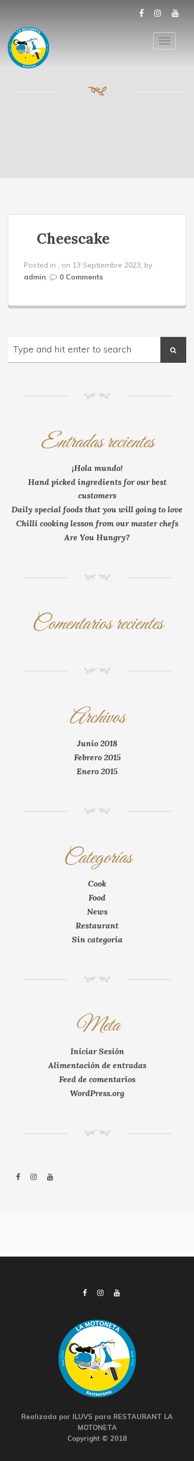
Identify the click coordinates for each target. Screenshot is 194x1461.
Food (97, 897)
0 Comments (81, 277)
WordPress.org (97, 1093)
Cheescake (73, 238)
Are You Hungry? (97, 537)
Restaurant (97, 925)
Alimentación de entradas (97, 1065)
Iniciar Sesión (97, 1051)
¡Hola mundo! (97, 468)
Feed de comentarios (97, 1079)
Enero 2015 (97, 771)
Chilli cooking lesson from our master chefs (97, 523)
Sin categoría (97, 939)
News (97, 911)
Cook (97, 883)
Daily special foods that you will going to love (97, 509)
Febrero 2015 (97, 757)
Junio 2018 (97, 743)
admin (35, 277)
